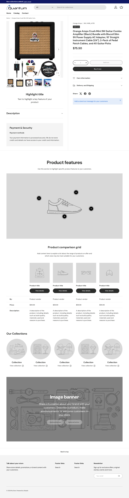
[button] (121, 7)
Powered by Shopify (22, 490)
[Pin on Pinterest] (89, 93)
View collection (15, 366)
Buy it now (97, 69)
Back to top (65, 452)
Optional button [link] (55, 422)
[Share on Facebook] (85, 93)
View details (39, 291)
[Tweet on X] (81, 93)
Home (8, 13)
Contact (25, 13)
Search (57, 467)
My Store (13, 490)
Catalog (17, 13)
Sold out (106, 62)
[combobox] (70, 7)
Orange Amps (77, 23)
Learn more (27, 2)
